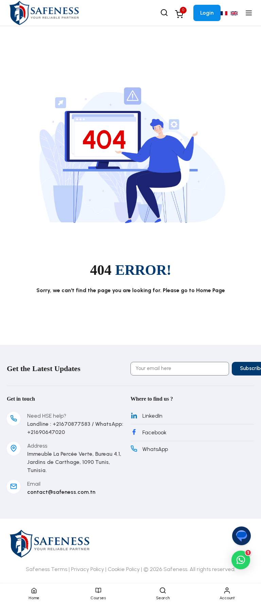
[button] (240, 560)
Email (33, 484)
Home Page (210, 290)
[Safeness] (44, 12)
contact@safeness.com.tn (61, 492)
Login (207, 13)
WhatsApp (155, 449)
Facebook (154, 432)
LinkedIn (152, 416)
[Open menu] (250, 13)
